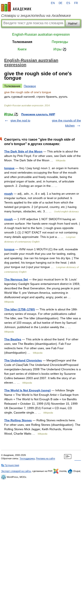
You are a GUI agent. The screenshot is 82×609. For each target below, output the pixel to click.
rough (8, 193)
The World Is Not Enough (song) (27, 390)
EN (53, 3)
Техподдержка (27, 458)
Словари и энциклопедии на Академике (36, 15)
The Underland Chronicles (23, 360)
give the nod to (20, 120)
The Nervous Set (16, 279)
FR (76, 3)
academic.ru (16, 6)
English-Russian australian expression (41, 34)
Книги (22, 49)
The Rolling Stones (18, 420)
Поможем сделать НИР (38, 114)
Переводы (60, 42)
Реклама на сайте (45, 458)
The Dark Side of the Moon (23, 151)
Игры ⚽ (60, 49)
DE (60, 3)
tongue (9, 168)
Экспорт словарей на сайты (16, 471)
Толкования (22, 42)
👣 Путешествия (10, 465)
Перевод (30, 86)
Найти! (72, 23)
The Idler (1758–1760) (19, 309)
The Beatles (12, 339)
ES (68, 3)
